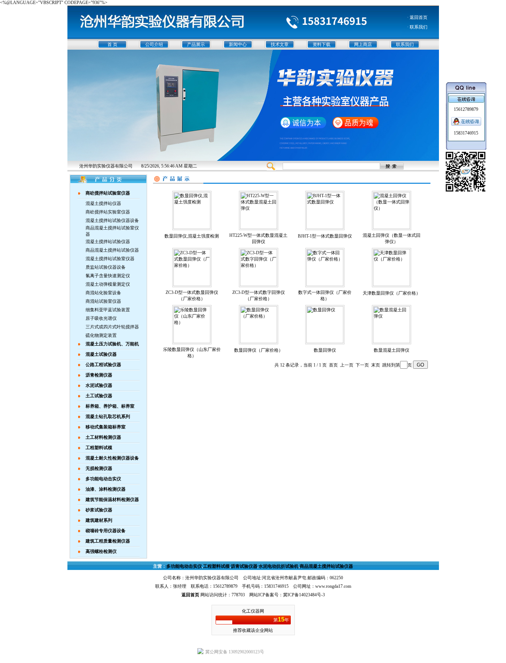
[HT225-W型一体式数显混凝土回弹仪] (258, 227)
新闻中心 (238, 44)
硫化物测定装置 (101, 335)
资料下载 (321, 44)
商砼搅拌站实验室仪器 (108, 212)
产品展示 (196, 44)
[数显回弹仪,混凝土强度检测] (191, 227)
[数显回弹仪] (324, 341)
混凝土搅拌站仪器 (103, 203)
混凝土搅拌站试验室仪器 (110, 258)
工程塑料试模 (216, 566)
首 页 (112, 44)
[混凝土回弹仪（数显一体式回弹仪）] (391, 227)
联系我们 (405, 44)
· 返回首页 (417, 17)
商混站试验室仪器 (103, 301)
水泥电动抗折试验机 (279, 566)
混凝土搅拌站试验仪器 (108, 241)
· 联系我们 (417, 27)
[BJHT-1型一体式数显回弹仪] (324, 227)
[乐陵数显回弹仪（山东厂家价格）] (191, 341)
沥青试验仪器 (244, 566)
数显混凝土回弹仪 (391, 350)
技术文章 (280, 44)
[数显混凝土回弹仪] (391, 341)
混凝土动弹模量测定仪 (108, 284)
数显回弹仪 (325, 350)
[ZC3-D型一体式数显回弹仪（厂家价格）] (191, 284)
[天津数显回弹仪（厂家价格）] (391, 284)
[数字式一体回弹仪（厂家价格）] (324, 284)
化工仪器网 (253, 611)
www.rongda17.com (333, 586)
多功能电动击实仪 (184, 566)
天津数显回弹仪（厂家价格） (391, 293)
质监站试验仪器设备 (106, 267)
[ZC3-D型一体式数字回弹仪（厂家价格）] (258, 284)
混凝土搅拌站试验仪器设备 (112, 220)
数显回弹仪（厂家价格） (258, 350)
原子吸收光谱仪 (101, 318)
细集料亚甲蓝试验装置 (108, 309)
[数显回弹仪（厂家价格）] (258, 341)
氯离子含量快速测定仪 (108, 275)
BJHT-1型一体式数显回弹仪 (325, 236)
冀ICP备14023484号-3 (304, 594)
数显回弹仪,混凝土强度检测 (191, 236)
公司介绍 (154, 44)
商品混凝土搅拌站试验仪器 (112, 250)
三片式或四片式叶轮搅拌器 (112, 326)
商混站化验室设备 (103, 292)
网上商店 (363, 44)
